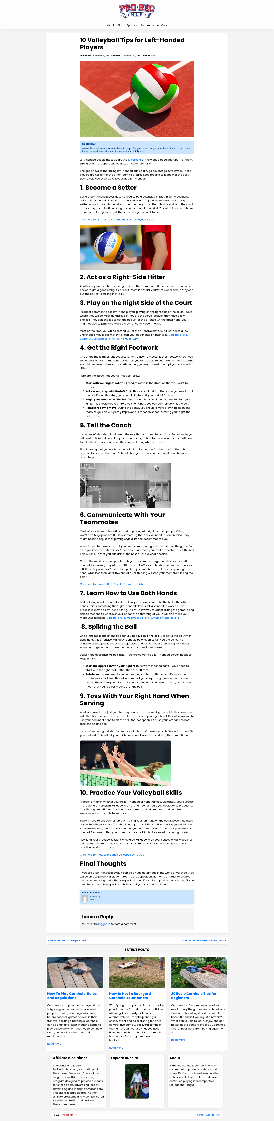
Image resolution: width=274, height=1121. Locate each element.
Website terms (213, 1115)
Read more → (56, 1043)
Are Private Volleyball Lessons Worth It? (203, 940)
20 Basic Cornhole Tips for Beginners (193, 996)
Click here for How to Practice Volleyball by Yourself (113, 854)
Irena (153, 55)
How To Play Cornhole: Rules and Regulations (72, 996)
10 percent (134, 159)
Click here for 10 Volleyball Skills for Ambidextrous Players (143, 618)
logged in (104, 924)
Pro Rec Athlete (69, 1115)
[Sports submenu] (136, 25)
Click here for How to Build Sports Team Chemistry (112, 584)
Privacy (200, 1115)
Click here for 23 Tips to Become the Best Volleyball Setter (117, 219)
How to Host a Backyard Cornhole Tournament (130, 996)
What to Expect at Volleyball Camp (68, 940)
